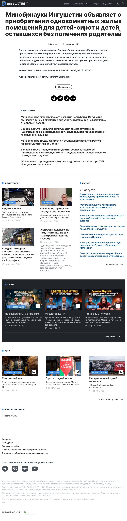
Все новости (112, 264)
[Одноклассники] (67, 98)
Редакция (6, 439)
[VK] (15, 471)
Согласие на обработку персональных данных (25, 453)
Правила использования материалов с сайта (24, 449)
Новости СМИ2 (9, 416)
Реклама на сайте (10, 446)
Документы (107, 4)
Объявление (64, 87)
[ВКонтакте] (60, 98)
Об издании (7, 442)
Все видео (110, 336)
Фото (88, 4)
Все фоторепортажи (108, 399)
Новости (66, 4)
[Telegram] (54, 98)
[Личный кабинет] (117, 3)
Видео (96, 4)
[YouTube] (35, 471)
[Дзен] (25, 471)
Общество (53, 44)
